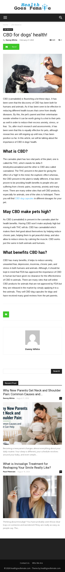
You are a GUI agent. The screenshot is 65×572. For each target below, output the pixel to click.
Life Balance (16, 24)
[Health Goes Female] (32, 7)
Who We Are (37, 563)
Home (5, 24)
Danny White (11, 40)
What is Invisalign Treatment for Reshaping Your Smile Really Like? (27, 465)
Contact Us (24, 563)
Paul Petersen (9, 471)
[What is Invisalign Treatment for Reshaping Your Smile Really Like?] (32, 497)
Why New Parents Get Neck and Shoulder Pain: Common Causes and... (32, 392)
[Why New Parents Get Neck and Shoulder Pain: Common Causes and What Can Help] (32, 423)
